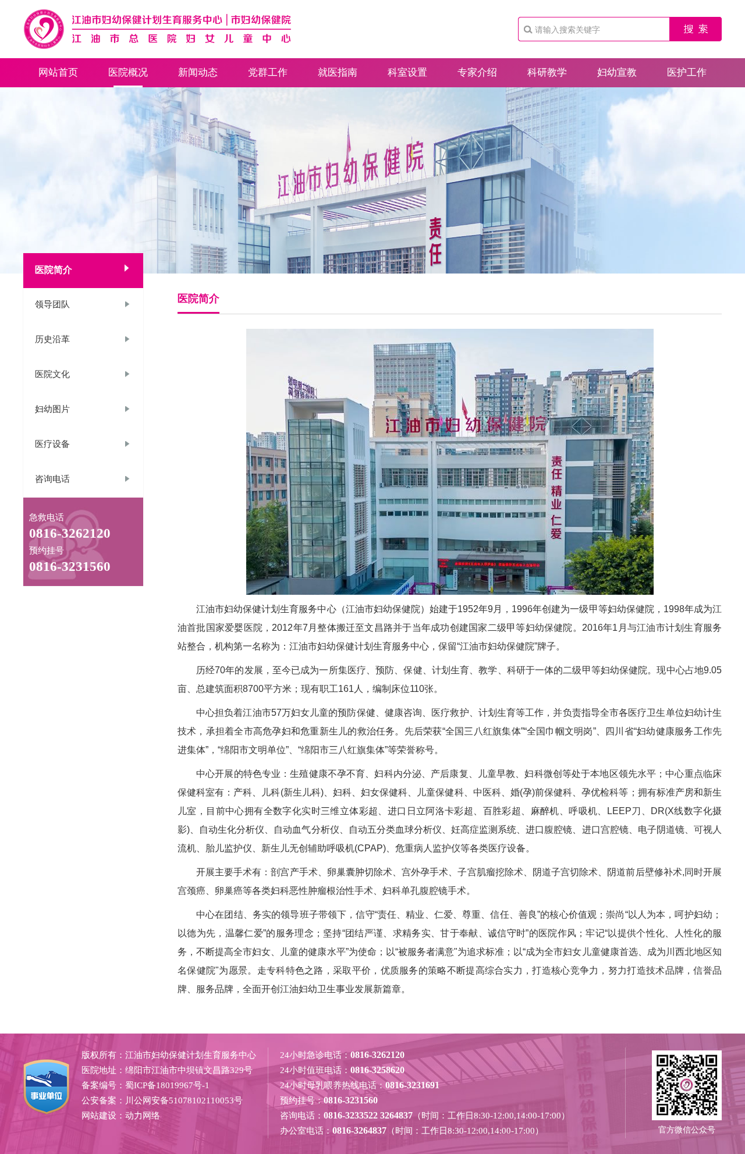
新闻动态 (198, 72)
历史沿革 (52, 339)
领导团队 (52, 304)
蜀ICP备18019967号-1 (167, 1085)
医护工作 (687, 72)
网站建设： (103, 1115)
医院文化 (52, 374)
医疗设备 (52, 444)
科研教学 (547, 72)
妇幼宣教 (617, 72)
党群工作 (268, 72)
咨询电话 (52, 479)
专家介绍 (477, 72)
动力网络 (142, 1115)
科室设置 (407, 72)
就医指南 (337, 72)
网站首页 (58, 72)
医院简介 (53, 270)
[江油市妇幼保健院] (157, 46)
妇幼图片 (52, 409)
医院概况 (128, 72)
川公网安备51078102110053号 (184, 1100)
